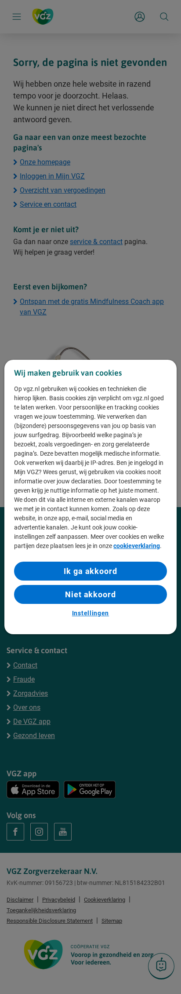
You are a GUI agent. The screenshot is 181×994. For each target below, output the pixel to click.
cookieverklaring (136, 545)
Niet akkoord (90, 594)
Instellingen (90, 613)
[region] (90, 497)
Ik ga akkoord (90, 571)
